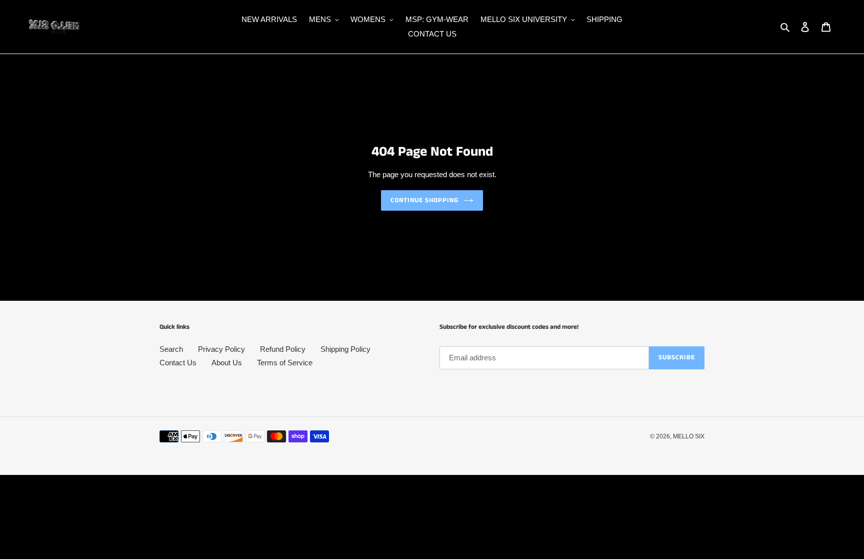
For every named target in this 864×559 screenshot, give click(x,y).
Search (171, 349)
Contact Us (178, 362)
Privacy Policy (221, 349)
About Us (227, 362)
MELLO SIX (688, 436)
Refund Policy (283, 349)
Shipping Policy (345, 349)
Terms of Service (284, 362)
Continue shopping (424, 200)
